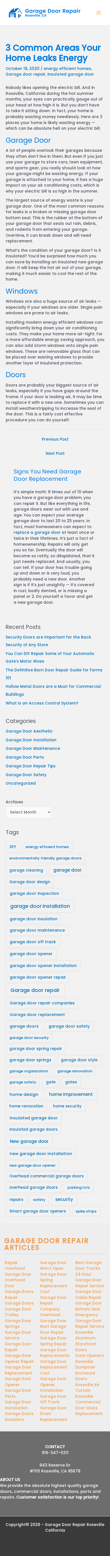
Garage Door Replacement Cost (53, 1367)
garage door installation (40, 906)
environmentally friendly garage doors (45, 858)
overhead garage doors (33, 1187)
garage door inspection (34, 893)
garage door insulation (34, 919)
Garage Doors (19, 1303)
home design (24, 1094)
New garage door (29, 1141)
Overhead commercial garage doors (46, 1176)
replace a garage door (37, 532)
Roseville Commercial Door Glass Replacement (89, 1405)
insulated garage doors (33, 1129)
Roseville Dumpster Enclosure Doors (85, 1370)
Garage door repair (25, 74)
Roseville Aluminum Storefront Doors (85, 1341)
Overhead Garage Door (53, 1318)
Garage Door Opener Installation (53, 1384)
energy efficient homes (67, 68)
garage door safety (69, 1026)
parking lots (78, 1187)
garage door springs (30, 1060)
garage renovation (74, 1071)
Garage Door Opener (18, 1382)
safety (39, 1199)
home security (67, 1106)
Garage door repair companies (42, 1003)
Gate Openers (89, 1355)
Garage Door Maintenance (33, 748)
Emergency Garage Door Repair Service (89, 1320)
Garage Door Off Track (53, 1399)
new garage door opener (32, 1165)
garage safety (22, 1082)
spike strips (86, 1211)
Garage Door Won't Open (53, 1265)
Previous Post (55, 439)
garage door (67, 870)
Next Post (55, 453)
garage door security (29, 1037)
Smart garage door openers (37, 1211)
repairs (16, 1199)
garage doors (24, 1026)
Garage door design (29, 882)
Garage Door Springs (18, 1323)
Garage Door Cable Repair (88, 1294)
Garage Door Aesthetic (29, 731)
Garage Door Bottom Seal (88, 1306)
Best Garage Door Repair (53, 1329)
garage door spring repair (35, 1048)
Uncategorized (21, 783)
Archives (14, 802)
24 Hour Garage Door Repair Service (89, 1280)
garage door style (79, 1060)
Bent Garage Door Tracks (88, 1265)
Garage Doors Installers (19, 1416)
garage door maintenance (37, 930)
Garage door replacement (37, 1014)
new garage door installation (41, 1153)
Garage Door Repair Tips (31, 766)
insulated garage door (70, 74)
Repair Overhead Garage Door (18, 1268)
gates (71, 1082)
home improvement (71, 1094)
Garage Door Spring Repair (53, 1341)
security (64, 1199)
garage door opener (31, 954)
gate (51, 1082)
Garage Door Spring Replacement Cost (53, 1283)
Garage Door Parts (25, 757)
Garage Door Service (18, 1335)
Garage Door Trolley (18, 1312)
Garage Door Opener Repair (19, 1358)
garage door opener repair (38, 977)
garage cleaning (26, 870)
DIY (13, 846)
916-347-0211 (55, 1452)
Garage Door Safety (26, 775)
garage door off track (33, 942)
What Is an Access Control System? (42, 703)
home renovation (26, 1106)
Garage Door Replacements (55, 1353)
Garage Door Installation (31, 740)
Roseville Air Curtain (87, 1387)
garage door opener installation (43, 965)
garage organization (28, 1071)
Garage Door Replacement (18, 1370)
